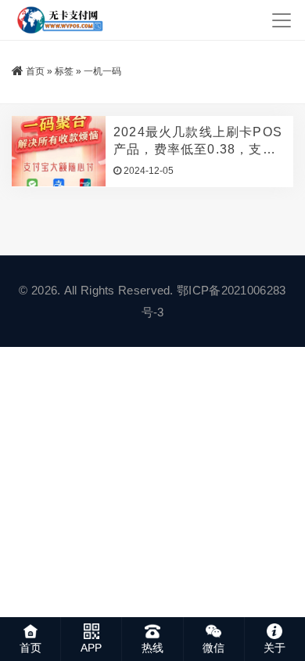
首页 (35, 71)
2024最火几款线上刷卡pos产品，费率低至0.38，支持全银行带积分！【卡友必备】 (197, 141)
